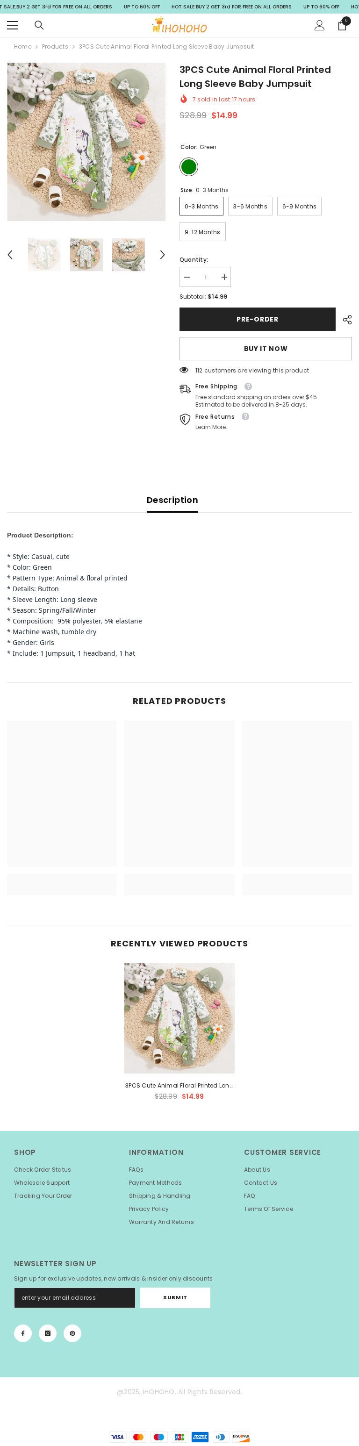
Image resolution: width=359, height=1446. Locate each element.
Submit (175, 1297)
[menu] (12, 25)
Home (22, 46)
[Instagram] (48, 1333)
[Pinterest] (72, 1333)
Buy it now (266, 348)
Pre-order (257, 319)
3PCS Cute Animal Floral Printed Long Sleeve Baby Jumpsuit (179, 1086)
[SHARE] (344, 319)
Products (55, 46)
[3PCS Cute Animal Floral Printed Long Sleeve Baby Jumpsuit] (179, 1018)
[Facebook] (23, 1333)
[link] (62, 879)
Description (172, 500)
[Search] (39, 25)
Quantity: (194, 260)
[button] (10, 255)
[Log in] (320, 25)
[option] (86, 142)
